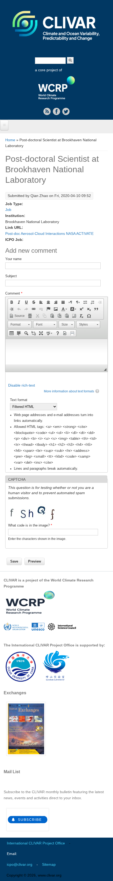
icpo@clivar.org (19, 864)
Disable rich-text (21, 385)
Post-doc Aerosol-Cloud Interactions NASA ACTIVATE (49, 233)
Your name (13, 259)
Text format (18, 400)
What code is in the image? (30, 525)
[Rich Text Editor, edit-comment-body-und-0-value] (56, 352)
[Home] (56, 44)
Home (10, 140)
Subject (11, 276)
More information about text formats (69, 391)
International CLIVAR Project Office (36, 843)
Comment (13, 293)
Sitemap (49, 864)
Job (8, 209)
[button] (11, 302)
